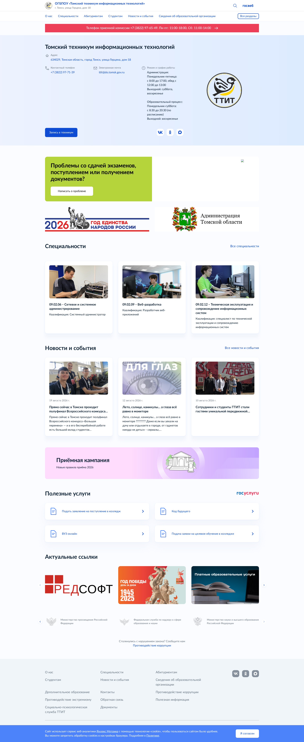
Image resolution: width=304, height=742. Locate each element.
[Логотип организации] (48, 5)
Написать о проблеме (72, 191)
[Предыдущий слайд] (40, 622)
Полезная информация (172, 699)
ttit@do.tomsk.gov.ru (112, 72)
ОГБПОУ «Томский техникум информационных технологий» (100, 3)
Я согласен (247, 733)
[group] (79, 585)
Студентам (115, 16)
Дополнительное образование (67, 692)
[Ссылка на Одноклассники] (170, 132)
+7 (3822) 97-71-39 (63, 72)
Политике (152, 735)
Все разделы (248, 16)
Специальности (68, 16)
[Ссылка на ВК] (160, 132)
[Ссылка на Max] (180, 132)
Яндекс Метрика (107, 731)
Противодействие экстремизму (68, 699)
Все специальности (244, 246)
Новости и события (140, 16)
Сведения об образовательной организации (187, 16)
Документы (108, 707)
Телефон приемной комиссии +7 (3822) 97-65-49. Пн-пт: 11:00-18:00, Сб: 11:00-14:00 (148, 28)
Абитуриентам (93, 16)
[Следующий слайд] (264, 585)
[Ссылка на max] (255, 673)
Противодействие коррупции (152, 645)
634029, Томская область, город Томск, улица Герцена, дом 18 (91, 59)
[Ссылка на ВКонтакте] (235, 673)
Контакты (107, 692)
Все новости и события (242, 348)
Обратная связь (111, 699)
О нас (48, 16)
